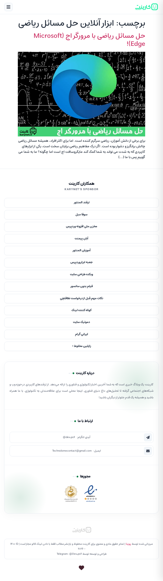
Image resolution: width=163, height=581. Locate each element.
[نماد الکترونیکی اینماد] (90, 495)
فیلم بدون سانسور (81, 286)
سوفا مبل (81, 214)
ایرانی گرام (81, 334)
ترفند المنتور (82, 202)
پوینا (128, 544)
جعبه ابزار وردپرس (81, 262)
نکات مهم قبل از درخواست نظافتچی (81, 298)
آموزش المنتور (81, 250)
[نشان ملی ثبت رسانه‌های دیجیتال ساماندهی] (71, 495)
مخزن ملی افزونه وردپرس (81, 226)
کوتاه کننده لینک (82, 310)
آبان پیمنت (81, 238)
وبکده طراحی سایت (81, 274)
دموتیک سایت (81, 322)
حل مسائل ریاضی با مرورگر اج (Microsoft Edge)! (89, 40)
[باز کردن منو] (8, 7)
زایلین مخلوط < (81, 346)
